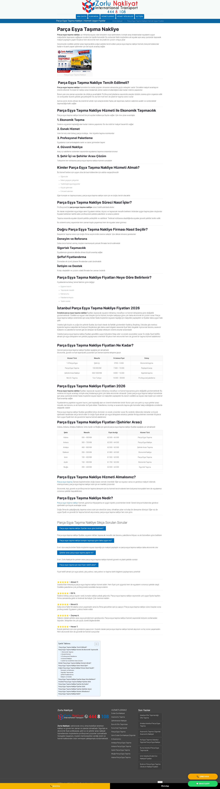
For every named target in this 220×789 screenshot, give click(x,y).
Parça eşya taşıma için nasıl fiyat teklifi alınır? (77, 565)
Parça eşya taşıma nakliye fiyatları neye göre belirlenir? (81, 528)
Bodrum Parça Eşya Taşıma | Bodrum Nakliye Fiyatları (150, 765)
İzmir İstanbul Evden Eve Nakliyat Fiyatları (148, 757)
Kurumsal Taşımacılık (119, 728)
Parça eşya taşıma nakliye (67, 503)
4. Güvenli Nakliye (66, 658)
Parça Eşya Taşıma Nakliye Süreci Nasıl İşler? (73, 665)
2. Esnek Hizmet (66, 654)
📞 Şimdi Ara (55, 786)
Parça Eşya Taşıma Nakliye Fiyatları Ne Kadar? (73, 684)
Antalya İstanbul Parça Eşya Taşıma (150, 725)
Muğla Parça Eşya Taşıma (120, 754)
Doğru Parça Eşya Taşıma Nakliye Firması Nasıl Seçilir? (76, 668)
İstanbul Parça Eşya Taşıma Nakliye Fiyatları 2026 (74, 682)
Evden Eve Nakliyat (118, 713)
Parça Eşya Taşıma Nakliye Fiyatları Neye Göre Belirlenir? (77, 679)
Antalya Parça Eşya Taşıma (121, 743)
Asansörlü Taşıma (118, 717)
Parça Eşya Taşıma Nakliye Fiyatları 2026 (71, 686)
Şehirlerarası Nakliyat (118, 721)
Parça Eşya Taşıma (118, 732)
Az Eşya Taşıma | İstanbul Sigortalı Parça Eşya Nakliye (150, 741)
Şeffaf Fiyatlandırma (67, 674)
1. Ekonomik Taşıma (67, 652)
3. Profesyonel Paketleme (69, 656)
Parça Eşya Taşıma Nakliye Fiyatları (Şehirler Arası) (75, 689)
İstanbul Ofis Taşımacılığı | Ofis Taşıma (149, 716)
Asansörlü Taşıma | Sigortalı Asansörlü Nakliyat (150, 733)
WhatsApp (165, 786)
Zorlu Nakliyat (117, 21)
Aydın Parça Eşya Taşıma (120, 750)
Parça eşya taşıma (64, 482)
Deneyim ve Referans (67, 670)
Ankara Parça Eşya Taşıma (121, 746)
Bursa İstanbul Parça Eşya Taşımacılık (149, 749)
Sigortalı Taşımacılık (67, 672)
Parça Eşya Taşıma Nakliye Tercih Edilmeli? (72, 647)
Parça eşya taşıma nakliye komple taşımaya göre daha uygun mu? (85, 540)
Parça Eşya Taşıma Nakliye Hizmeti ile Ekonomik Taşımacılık (78, 649)
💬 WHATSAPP (203, 784)
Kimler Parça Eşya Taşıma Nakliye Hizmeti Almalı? (74, 663)
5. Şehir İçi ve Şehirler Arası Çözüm (72, 661)
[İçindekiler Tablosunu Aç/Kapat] (95, 644)
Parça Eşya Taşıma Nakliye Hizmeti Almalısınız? (74, 691)
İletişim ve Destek (66, 677)
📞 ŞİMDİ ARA (203, 777)
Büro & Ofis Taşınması (119, 724)
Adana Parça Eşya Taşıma (121, 757)
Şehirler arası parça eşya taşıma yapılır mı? (76, 553)
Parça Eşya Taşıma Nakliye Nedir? (69, 694)
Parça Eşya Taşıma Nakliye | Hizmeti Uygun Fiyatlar (145, 21)
